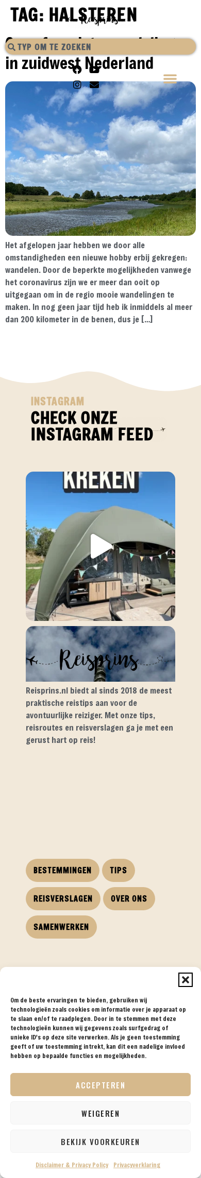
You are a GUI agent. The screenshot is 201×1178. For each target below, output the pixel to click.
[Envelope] (94, 84)
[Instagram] (77, 84)
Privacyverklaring (136, 1164)
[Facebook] (77, 69)
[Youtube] (94, 69)
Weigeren (100, 1113)
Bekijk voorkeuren (100, 1141)
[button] (185, 980)
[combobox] (100, 47)
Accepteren (100, 1084)
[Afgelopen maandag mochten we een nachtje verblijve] (100, 546)
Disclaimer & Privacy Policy (72, 1164)
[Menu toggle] (170, 79)
